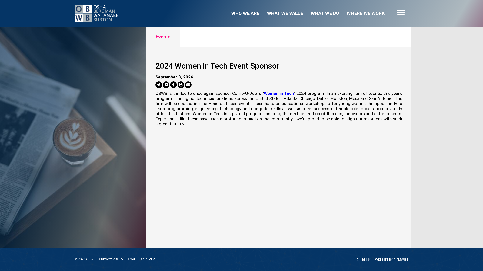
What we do (325, 13)
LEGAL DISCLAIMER (140, 259)
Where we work (366, 13)
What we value (285, 13)
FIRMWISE (401, 259)
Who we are (245, 13)
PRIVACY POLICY (111, 259)
